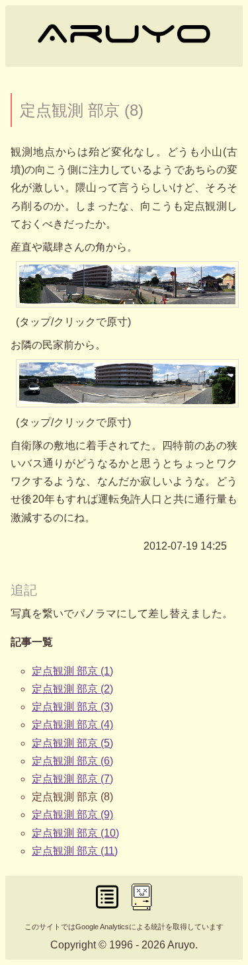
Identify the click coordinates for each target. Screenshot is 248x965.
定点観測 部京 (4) (72, 724)
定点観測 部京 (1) (72, 671)
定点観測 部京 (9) (72, 814)
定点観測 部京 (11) (75, 851)
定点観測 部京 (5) (72, 743)
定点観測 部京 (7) (72, 778)
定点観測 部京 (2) (72, 688)
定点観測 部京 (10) (75, 833)
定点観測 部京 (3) (72, 706)
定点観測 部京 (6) (72, 761)
